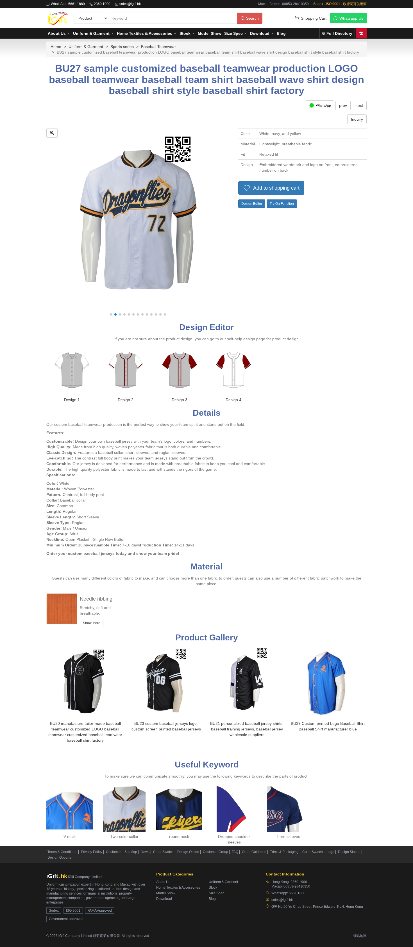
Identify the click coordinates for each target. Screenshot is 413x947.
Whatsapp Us (351, 18)
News (145, 852)
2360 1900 (102, 4)
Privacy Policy (91, 852)
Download (259, 33)
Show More (91, 623)
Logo (330, 852)
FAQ (235, 852)
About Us (57, 33)
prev (343, 105)
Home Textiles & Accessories (144, 33)
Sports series (122, 46)
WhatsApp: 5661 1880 (68, 4)
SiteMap (130, 852)
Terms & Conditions (62, 852)
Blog (281, 33)
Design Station (349, 852)
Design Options (59, 857)
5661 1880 (297, 893)
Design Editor (251, 204)
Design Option (188, 852)
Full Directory (339, 33)
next (359, 105)
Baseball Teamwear (158, 46)
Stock (185, 33)
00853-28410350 (296, 886)
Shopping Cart (313, 18)
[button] (111, 314)
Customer (113, 852)
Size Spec (233, 33)
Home (56, 46)
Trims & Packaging (284, 852)
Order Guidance (254, 852)
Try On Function (282, 204)
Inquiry (357, 119)
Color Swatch (163, 852)
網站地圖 (360, 936)
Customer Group (215, 852)
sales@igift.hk (130, 4)
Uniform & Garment (91, 33)
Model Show (209, 33)
